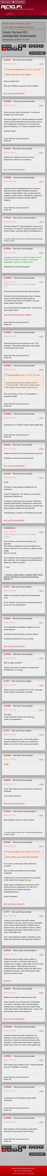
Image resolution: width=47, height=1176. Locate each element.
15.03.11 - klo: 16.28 (10, 336)
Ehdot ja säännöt (22, 1168)
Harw (8, 950)
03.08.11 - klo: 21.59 (10, 532)
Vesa (8, 218)
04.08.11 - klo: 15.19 (10, 590)
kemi (8, 60)
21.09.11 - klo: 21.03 (10, 992)
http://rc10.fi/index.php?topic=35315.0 (17, 315)
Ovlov (8, 101)
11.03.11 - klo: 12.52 (10, 181)
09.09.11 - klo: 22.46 (10, 846)
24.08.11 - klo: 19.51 (10, 658)
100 (35, 46)
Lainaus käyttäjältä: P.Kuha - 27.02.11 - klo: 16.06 (24, 69)
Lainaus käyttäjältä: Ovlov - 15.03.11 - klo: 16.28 (23, 375)
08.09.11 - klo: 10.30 (10, 815)
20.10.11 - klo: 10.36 (10, 1060)
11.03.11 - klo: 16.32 (10, 282)
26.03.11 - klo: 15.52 (10, 417)
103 (9, 49)
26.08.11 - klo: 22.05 (10, 734)
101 (41, 46)
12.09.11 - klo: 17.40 (10, 916)
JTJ (7, 587)
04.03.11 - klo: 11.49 (10, 105)
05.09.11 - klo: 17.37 (10, 784)
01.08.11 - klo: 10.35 (10, 477)
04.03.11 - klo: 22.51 (10, 152)
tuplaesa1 (10, 528)
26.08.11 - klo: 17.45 (10, 710)
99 (31, 46)
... (28, 46)
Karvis (9, 1027)
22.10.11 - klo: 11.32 (10, 1091)
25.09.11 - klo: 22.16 (10, 1030)
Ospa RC (7, 981)
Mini (37, 1038)
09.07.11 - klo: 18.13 (10, 448)
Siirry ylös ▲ (32, 1168)
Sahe (8, 249)
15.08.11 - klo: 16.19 (10, 622)
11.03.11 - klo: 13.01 (10, 221)
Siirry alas (6, 46)
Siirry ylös (6, 1147)
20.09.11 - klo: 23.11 (10, 954)
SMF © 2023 (18, 1171)
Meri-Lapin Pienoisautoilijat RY (14, 93)
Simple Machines (28, 1171)
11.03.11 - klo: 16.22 (10, 252)
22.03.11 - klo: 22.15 (10, 369)
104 (14, 49)
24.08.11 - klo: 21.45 (10, 685)
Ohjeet (13, 1168)
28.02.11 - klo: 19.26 (10, 63)
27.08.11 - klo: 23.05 (10, 759)
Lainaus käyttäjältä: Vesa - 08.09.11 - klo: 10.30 (23, 852)
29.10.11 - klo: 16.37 (10, 1122)
